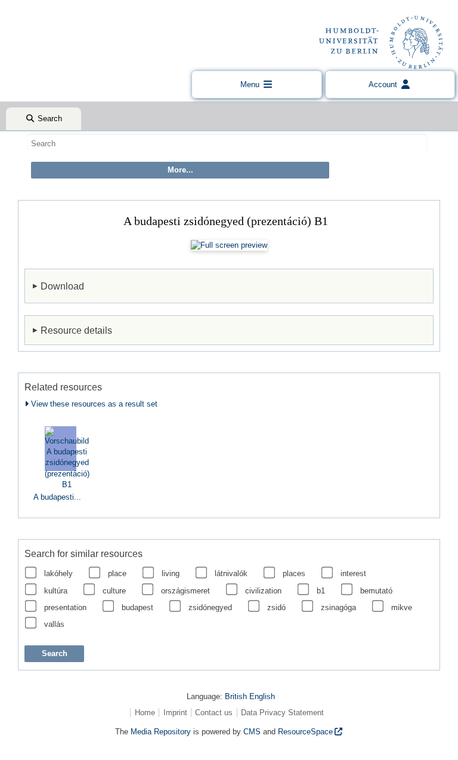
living (171, 573)
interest (353, 573)
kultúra (55, 590)
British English (250, 696)
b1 (321, 590)
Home (145, 712)
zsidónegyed (210, 607)
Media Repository (161, 731)
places (294, 573)
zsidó (276, 607)
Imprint (175, 712)
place (117, 573)
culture (114, 590)
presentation (65, 607)
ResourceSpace (305, 731)
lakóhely (58, 573)
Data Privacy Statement (282, 712)
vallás (54, 624)
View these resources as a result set (93, 403)
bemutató (376, 590)
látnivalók (231, 573)
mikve (401, 607)
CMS (252, 731)
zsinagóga (338, 607)
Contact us (214, 712)
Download (62, 286)
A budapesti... (57, 497)
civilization (263, 590)
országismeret (185, 590)
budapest (137, 607)
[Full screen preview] (229, 245)
